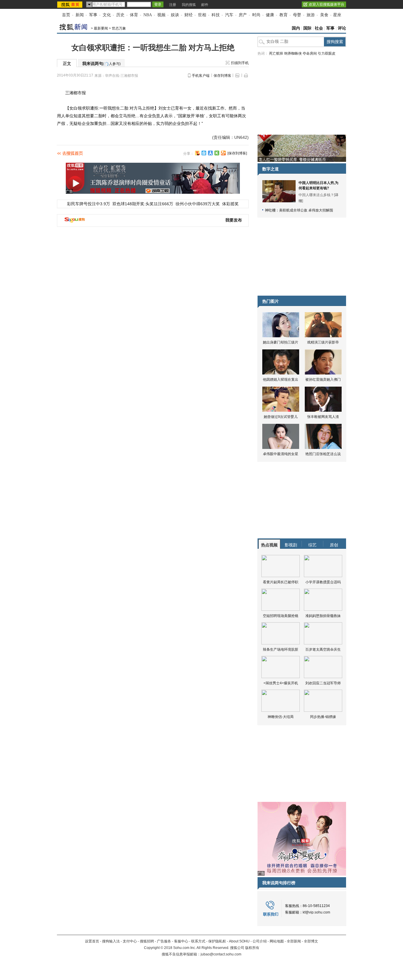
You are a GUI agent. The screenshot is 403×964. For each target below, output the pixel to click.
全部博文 (311, 941)
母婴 (297, 15)
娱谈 (175, 15)
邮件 (204, 5)
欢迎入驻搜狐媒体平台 (326, 4)
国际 (307, 28)
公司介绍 (260, 941)
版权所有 (252, 948)
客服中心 (181, 941)
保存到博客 (222, 76)
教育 (283, 15)
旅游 (311, 15)
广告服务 (164, 941)
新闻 (80, 15)
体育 (134, 15)
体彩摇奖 (230, 203)
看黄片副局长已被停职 (280, 582)
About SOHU (239, 941)
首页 (66, 15)
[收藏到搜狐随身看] (216, 153)
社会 (319, 28)
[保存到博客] (237, 153)
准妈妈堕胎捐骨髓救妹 (323, 616)
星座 (337, 15)
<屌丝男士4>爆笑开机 (280, 683)
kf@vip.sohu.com (316, 912)
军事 (93, 15)
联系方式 (198, 941)
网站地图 (277, 941)
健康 (270, 15)
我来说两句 (101, 63)
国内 (296, 28)
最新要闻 (101, 28)
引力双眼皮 (326, 53)
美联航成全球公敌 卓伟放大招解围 (306, 210)
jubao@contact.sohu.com (221, 954)
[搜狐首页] (70, 4)
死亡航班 (276, 53)
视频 (161, 15)
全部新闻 (294, 941)
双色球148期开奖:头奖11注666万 (142, 203)
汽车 (229, 15)
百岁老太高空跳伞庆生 (323, 649)
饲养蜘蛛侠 (293, 53)
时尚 (256, 15)
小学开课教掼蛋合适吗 (323, 582)
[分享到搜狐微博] (197, 153)
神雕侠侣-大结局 (281, 717)
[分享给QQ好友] (204, 153)
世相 (202, 15)
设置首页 (92, 941)
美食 (324, 15)
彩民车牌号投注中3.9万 (88, 203)
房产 (243, 15)
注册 (172, 5)
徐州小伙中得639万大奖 (198, 203)
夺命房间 (310, 53)
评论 (342, 28)
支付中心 (130, 941)
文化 (107, 15)
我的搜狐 (189, 5)
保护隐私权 (217, 941)
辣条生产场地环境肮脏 (280, 649)
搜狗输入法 (111, 941)
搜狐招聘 (147, 941)
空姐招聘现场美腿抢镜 (280, 616)
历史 (120, 15)
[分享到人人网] (210, 153)
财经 (188, 15)
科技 (216, 15)
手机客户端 (200, 76)
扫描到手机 (240, 63)
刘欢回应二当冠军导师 (323, 683)
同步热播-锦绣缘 (323, 717)
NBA (147, 15)
